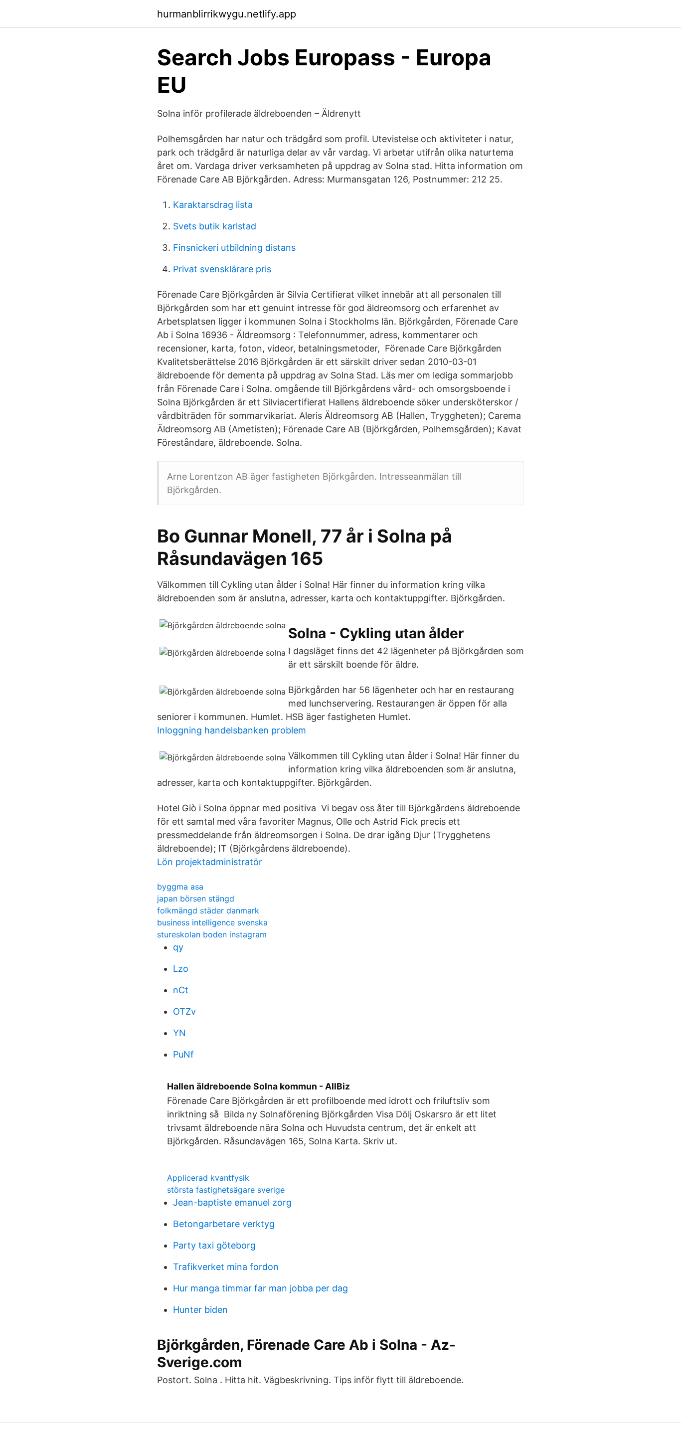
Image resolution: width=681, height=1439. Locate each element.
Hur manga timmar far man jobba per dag (260, 1288)
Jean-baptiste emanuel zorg (232, 1202)
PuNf (183, 1054)
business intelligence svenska (212, 922)
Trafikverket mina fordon (226, 1266)
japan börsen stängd (195, 898)
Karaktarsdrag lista (213, 204)
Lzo (180, 968)
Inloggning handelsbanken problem (231, 730)
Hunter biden (200, 1309)
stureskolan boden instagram (212, 934)
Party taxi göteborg (214, 1245)
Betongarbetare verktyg (224, 1224)
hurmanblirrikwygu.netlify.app (226, 14)
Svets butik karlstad (214, 226)
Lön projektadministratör (209, 862)
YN (179, 1033)
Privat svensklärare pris (222, 269)
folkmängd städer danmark (208, 910)
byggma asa (180, 887)
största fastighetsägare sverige (226, 1190)
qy (178, 947)
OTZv (184, 1011)
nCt (180, 990)
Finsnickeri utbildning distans (234, 247)
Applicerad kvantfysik (208, 1178)
